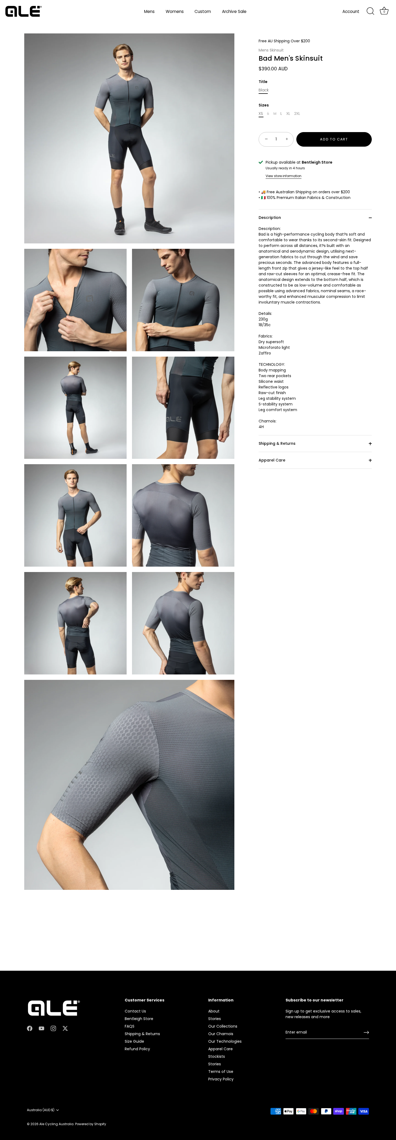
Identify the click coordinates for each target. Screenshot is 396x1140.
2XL (297, 113)
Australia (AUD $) (40, 1110)
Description (270, 217)
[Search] (370, 11)
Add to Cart (334, 139)
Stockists (216, 1056)
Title (263, 82)
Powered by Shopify (90, 1124)
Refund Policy (137, 1048)
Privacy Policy (221, 1079)
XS (261, 113)
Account (350, 11)
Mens (149, 11)
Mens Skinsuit (271, 50)
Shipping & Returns (277, 443)
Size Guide (134, 1041)
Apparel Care (272, 460)
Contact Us (135, 1011)
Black (264, 90)
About (214, 1011)
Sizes (264, 105)
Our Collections (222, 1026)
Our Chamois (220, 1033)
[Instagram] (53, 1028)
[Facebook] (29, 1028)
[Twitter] (65, 1028)
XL (288, 113)
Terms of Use (220, 1071)
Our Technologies (225, 1041)
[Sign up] (366, 1032)
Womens (175, 11)
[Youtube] (41, 1028)
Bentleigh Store (139, 1018)
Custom (202, 11)
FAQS (129, 1026)
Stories (214, 1018)
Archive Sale (234, 11)
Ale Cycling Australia (56, 1124)
